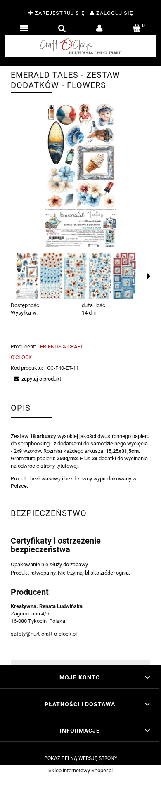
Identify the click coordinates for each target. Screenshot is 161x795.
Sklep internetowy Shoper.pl (80, 770)
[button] (24, 28)
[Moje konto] (99, 28)
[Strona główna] (80, 46)
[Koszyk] (137, 28)
